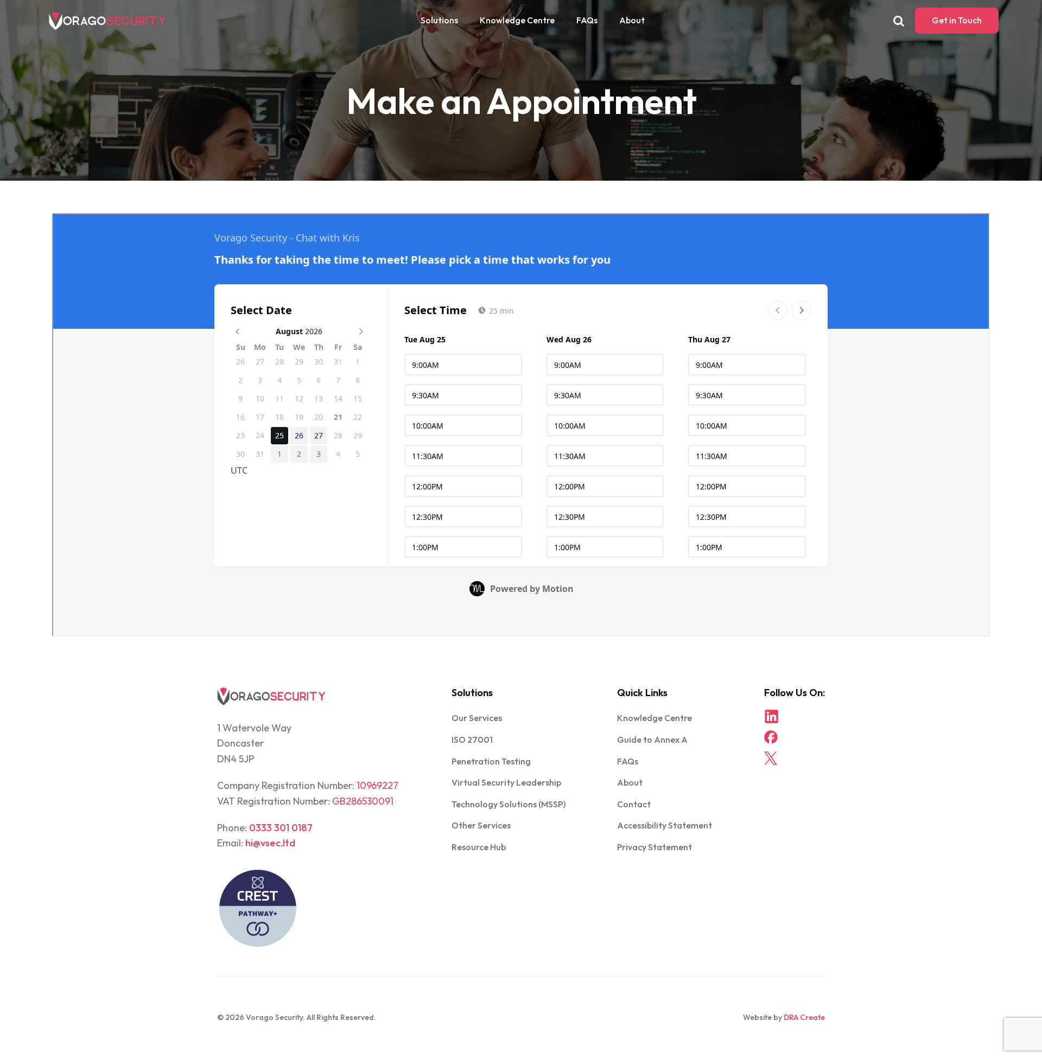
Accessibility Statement (664, 825)
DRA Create (804, 1017)
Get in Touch (957, 20)
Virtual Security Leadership (506, 782)
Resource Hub (479, 847)
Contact (634, 804)
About (632, 20)
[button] (439, 20)
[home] (107, 20)
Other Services (481, 825)
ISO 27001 (472, 739)
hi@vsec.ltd (270, 843)
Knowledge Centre (517, 20)
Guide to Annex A (652, 739)
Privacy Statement (654, 847)
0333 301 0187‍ (281, 827)
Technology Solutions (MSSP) (509, 804)
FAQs (587, 20)
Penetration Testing (491, 761)
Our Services (477, 717)
